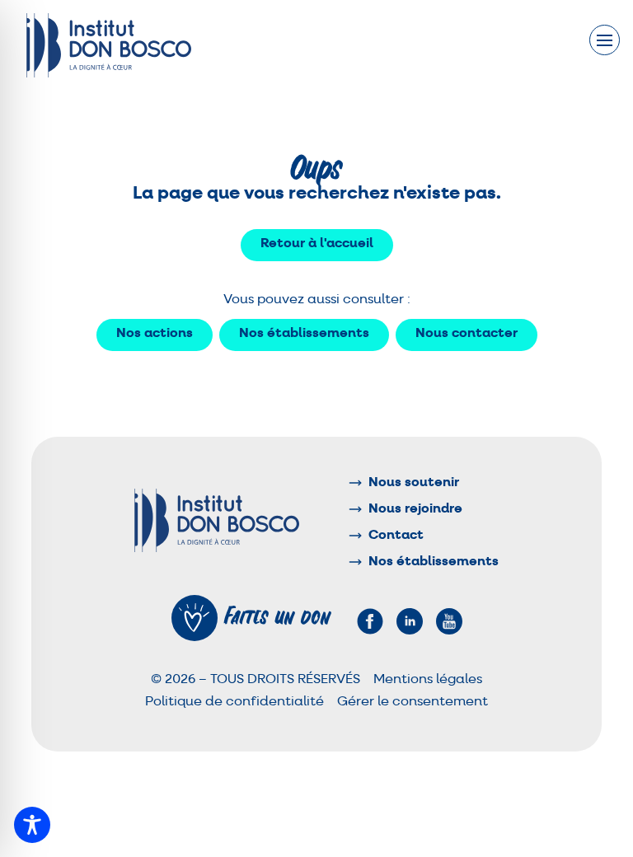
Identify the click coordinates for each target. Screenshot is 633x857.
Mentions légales (427, 679)
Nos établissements (304, 333)
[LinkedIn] (409, 621)
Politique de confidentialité (234, 702)
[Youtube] (449, 621)
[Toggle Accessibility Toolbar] (32, 825)
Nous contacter (466, 333)
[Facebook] (370, 621)
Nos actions (154, 333)
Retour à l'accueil (316, 244)
